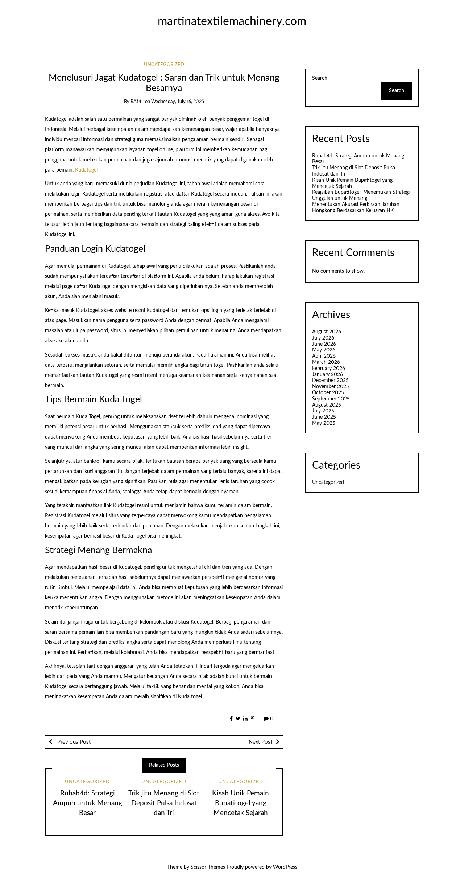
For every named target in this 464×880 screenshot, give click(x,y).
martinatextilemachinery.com (232, 21)
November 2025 (330, 386)
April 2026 (324, 356)
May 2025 (323, 423)
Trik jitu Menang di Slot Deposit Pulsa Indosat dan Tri (163, 803)
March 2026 (326, 362)
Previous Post (73, 742)
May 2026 (323, 350)
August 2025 (326, 405)
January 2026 (327, 374)
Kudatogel (86, 170)
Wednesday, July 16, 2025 (177, 101)
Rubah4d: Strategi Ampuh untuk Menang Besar (87, 803)
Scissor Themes (208, 867)
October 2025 (328, 392)
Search (319, 78)
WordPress (285, 867)
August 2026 (326, 331)
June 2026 (324, 344)
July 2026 (323, 338)
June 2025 (324, 417)
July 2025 (323, 411)
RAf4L (137, 101)
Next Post (260, 742)
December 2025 (330, 380)
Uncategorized (164, 64)
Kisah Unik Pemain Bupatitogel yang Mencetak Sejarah (240, 803)
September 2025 (331, 399)
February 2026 (328, 368)
